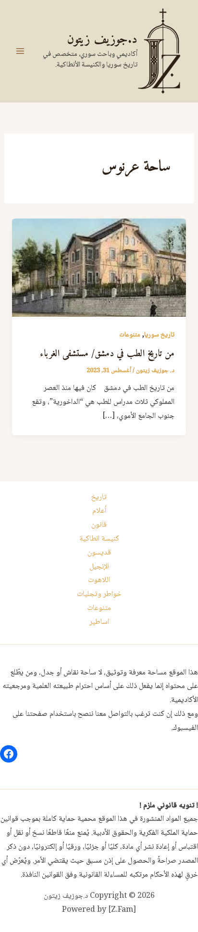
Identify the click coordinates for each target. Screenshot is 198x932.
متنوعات (129, 335)
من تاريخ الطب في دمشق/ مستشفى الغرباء (107, 354)
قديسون (99, 552)
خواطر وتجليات (99, 594)
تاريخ (99, 497)
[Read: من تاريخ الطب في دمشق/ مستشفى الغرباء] (99, 267)
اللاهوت (99, 580)
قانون (99, 524)
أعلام (99, 511)
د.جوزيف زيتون (102, 40)
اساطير (99, 622)
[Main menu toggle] (20, 51)
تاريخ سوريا (159, 335)
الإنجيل (99, 566)
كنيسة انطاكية (99, 538)
